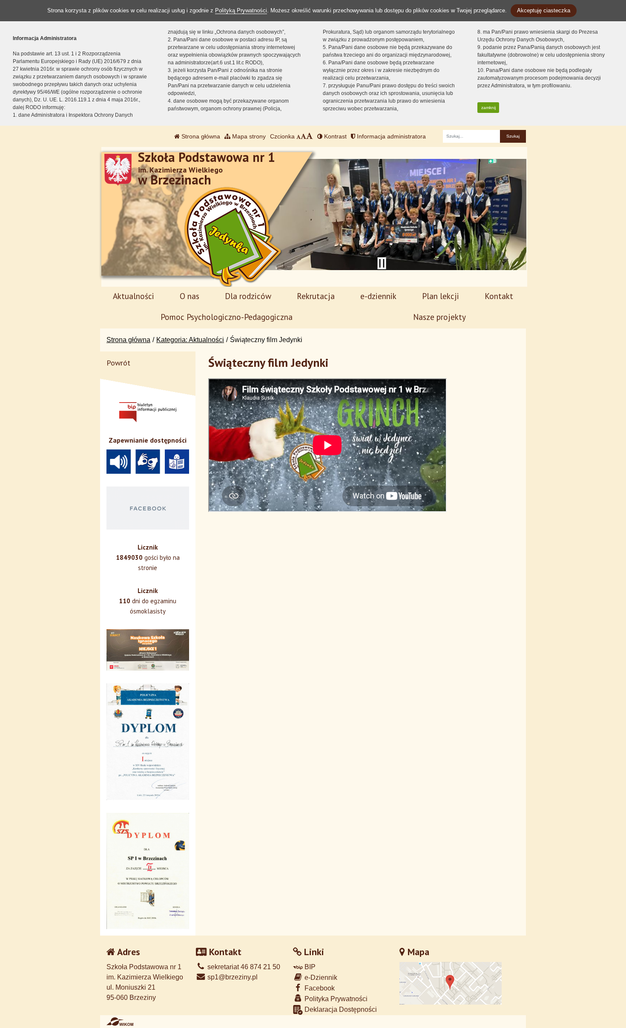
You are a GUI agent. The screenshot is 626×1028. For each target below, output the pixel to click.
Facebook (319, 988)
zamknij (488, 107)
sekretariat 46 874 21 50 (243, 966)
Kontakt (499, 296)
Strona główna (200, 136)
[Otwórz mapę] (450, 982)
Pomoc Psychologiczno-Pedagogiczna (227, 316)
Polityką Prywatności (241, 10)
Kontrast (334, 136)
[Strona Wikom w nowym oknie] (119, 1021)
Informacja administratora (390, 136)
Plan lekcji (440, 296)
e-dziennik (378, 296)
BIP (309, 966)
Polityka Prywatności (335, 998)
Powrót (118, 363)
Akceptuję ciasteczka (543, 10)
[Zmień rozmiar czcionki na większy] (303, 136)
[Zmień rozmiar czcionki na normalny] (298, 136)
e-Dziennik (320, 977)
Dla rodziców (248, 296)
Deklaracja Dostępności (340, 1009)
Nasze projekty (439, 316)
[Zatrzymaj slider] (381, 263)
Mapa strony (248, 136)
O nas (189, 296)
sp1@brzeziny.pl (232, 977)
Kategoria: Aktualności (190, 339)
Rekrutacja (316, 296)
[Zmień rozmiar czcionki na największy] (309, 136)
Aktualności (133, 296)
